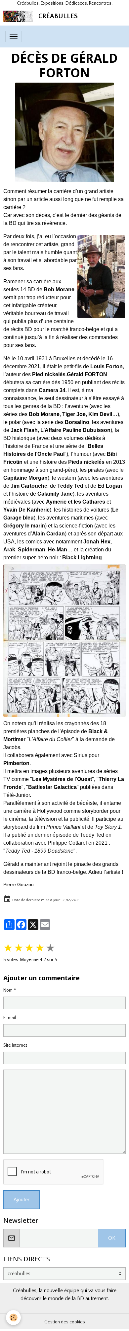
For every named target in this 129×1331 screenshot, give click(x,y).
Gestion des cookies (64, 1322)
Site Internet (15, 1045)
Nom (8, 990)
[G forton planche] (64, 640)
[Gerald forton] (64, 132)
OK (111, 1238)
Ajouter (21, 1200)
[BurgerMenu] (13, 36)
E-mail (9, 1017)
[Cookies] (13, 1317)
